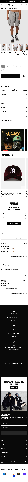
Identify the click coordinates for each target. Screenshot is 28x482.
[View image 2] (9, 47)
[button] (26, 5)
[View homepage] (8, 4)
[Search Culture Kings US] (22, 5)
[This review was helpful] (23, 256)
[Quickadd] (23, 187)
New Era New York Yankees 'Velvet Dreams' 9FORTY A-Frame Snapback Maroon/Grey (12, 194)
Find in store (4, 99)
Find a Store (5, 452)
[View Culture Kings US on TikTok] (12, 461)
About (3, 448)
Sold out (10, 76)
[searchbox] (15, 231)
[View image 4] (21, 47)
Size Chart (24, 64)
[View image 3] (15, 47)
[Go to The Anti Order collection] (23, 52)
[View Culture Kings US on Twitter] (20, 461)
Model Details (4, 111)
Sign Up (14, 432)
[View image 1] (3, 47)
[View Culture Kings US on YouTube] (22, 461)
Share (2, 116)
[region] (14, 212)
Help (2, 444)
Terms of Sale (10, 470)
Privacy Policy (16, 470)
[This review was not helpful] (25, 256)
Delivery (14, 103)
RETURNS (3, 107)
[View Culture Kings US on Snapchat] (25, 461)
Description (4, 94)
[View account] (24, 5)
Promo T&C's (23, 470)
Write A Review (14, 223)
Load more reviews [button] (14, 298)
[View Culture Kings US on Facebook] (14, 461)
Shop (2, 440)
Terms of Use (3, 470)
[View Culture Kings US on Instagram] (17, 461)
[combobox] (21, 238)
